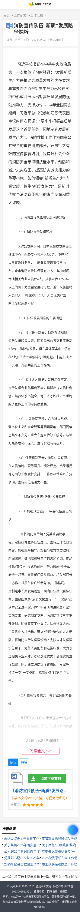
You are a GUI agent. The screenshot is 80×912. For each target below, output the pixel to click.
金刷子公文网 (43, 886)
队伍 (13, 762)
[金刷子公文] (40, 5)
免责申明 (39, 891)
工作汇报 (36, 15)
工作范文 (20, 15)
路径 (24, 762)
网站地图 (52, 891)
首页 (6, 15)
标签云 (63, 891)
